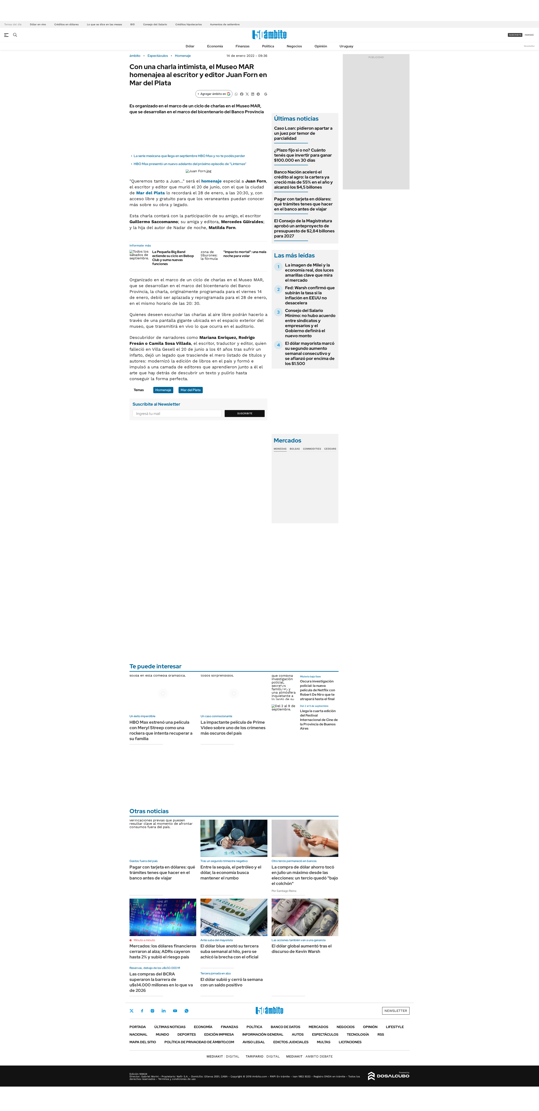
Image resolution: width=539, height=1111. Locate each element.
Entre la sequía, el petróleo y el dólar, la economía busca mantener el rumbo (230, 872)
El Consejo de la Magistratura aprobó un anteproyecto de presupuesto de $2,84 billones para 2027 (304, 228)
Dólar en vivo (38, 24)
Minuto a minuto (144, 940)
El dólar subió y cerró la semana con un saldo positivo (231, 982)
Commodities (312, 448)
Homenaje (183, 55)
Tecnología (358, 1034)
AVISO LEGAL (254, 1042)
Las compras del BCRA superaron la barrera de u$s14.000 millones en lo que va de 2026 (161, 982)
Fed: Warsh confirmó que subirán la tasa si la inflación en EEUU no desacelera (310, 295)
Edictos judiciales (290, 1042)
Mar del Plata (150, 192)
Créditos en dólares (66, 24)
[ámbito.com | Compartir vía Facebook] (241, 94)
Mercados (318, 1027)
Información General (262, 1034)
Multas (323, 1042)
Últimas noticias (169, 1027)
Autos (298, 1034)
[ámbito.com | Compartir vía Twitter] (247, 94)
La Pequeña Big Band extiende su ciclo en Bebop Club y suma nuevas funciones (173, 258)
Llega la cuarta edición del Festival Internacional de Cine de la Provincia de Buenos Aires (319, 720)
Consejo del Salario (155, 24)
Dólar (190, 46)
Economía (215, 46)
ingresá (529, 35)
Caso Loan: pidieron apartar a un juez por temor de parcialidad (303, 133)
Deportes (186, 1034)
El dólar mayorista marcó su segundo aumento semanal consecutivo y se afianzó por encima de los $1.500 (310, 353)
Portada (137, 1027)
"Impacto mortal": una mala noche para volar (244, 254)
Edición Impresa (219, 1034)
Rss (381, 1034)
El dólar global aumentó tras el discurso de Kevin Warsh (302, 948)
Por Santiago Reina (284, 891)
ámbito (134, 55)
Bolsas (295, 448)
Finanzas (242, 46)
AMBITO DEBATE (309, 1056)
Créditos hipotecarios (188, 24)
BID (132, 24)
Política (268, 46)
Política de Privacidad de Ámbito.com (199, 1042)
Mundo (162, 1034)
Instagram (152, 1011)
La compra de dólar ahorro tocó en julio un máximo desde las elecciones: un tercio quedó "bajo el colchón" (305, 875)
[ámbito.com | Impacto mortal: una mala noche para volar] (210, 255)
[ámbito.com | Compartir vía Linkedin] (252, 94)
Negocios (294, 46)
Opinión (321, 46)
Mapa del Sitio (142, 1042)
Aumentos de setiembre (225, 24)
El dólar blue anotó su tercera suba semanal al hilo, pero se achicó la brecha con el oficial (229, 951)
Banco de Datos (285, 1027)
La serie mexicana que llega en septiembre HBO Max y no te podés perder (189, 156)
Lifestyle (395, 1027)
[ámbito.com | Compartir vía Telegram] (258, 94)
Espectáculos (158, 55)
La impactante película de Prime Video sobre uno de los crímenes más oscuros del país (233, 727)
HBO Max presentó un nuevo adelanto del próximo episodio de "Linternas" (190, 164)
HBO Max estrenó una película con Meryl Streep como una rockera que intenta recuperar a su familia (160, 730)
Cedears (330, 448)
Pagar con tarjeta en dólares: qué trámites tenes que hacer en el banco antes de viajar (303, 204)
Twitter (131, 1010)
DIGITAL (223, 1056)
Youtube (175, 1010)
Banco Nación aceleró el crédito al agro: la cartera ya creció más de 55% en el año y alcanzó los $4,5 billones (303, 179)
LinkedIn (163, 1011)
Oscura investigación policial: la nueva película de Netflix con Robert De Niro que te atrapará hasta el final (317, 690)
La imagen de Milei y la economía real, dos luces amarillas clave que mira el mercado (309, 272)
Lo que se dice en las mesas (104, 24)
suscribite (515, 35)
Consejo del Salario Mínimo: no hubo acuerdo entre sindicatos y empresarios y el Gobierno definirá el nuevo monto (310, 323)
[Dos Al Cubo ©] (389, 1076)
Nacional (138, 1034)
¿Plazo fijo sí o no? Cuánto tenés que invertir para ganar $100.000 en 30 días (303, 155)
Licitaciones (350, 1042)
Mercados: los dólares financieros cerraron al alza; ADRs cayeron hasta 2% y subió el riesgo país (162, 951)
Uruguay (346, 46)
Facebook (142, 1011)
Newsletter (529, 46)
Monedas (280, 448)
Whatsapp (186, 1011)
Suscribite (244, 413)
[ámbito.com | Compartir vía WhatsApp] (236, 94)
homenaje (211, 181)
